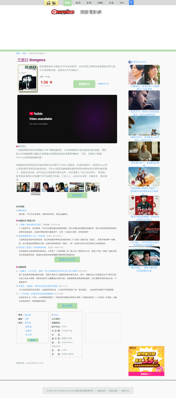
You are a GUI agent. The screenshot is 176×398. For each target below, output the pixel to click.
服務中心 (125, 390)
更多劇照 (77, 195)
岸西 (27, 318)
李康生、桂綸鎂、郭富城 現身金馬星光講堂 (38, 286)
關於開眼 (113, 390)
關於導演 (22, 210)
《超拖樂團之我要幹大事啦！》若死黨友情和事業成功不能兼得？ (144, 191)
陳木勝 (28, 314)
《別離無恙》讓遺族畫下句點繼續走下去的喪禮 (144, 87)
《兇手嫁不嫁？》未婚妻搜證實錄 (144, 164)
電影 (24, 53)
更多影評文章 (67, 259)
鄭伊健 (29, 326)
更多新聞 (67, 305)
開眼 (18, 53)
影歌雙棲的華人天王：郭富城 (31, 235)
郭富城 (28, 322)
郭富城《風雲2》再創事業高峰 (32, 247)
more (33, 340)
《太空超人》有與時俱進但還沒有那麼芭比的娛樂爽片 (144, 243)
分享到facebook (138, 61)
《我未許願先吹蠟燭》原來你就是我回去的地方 (144, 218)
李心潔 (29, 334)
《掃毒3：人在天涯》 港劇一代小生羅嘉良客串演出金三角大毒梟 (47, 270)
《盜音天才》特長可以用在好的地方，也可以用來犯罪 (144, 113)
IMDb (55, 314)
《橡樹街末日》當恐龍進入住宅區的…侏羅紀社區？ (144, 138)
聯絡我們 (101, 390)
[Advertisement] (88, 31)
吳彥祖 (29, 330)
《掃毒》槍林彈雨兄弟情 (29, 224)
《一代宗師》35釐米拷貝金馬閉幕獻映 (35, 293)
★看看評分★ (103, 83)
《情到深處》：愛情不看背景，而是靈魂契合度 (144, 269)
